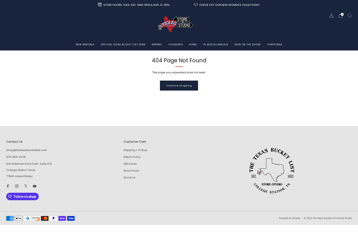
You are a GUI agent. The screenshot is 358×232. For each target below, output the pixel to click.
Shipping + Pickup (135, 150)
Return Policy (132, 157)
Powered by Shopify (289, 218)
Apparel (157, 44)
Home (193, 44)
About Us (129, 177)
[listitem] (134, 5)
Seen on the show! (248, 44)
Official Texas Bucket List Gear (123, 44)
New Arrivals (85, 44)
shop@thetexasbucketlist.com (26, 150)
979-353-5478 (15, 157)
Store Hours (131, 171)
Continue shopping (179, 85)
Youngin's (175, 44)
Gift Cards (130, 164)
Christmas (274, 44)
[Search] (350, 16)
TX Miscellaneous (215, 44)
